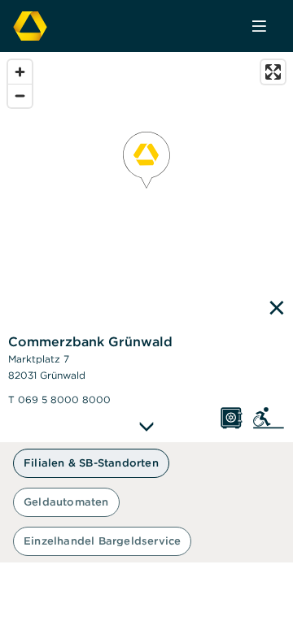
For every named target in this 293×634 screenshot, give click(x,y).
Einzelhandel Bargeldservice (102, 541)
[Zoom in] (20, 72)
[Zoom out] (20, 95)
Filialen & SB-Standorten (91, 463)
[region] (146, 247)
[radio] (91, 463)
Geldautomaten (66, 502)
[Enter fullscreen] (273, 72)
